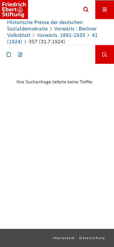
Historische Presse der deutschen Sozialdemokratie (45, 25)
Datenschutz (92, 238)
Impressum (64, 238)
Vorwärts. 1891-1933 (61, 35)
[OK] (86, 9)
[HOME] (14, 9)
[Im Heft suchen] (104, 54)
